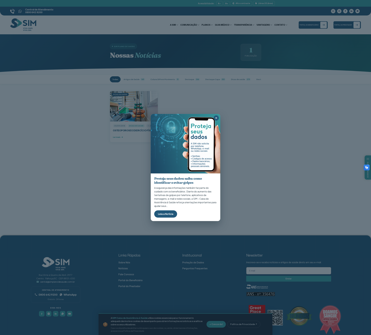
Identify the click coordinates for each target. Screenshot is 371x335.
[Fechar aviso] (216, 118)
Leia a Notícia (165, 214)
